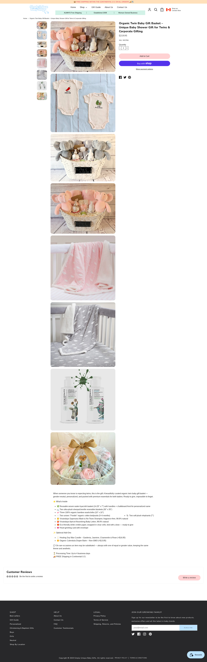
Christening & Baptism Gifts (22, 628)
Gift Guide (96, 7)
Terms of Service (101, 620)
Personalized (15, 624)
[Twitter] (133, 634)
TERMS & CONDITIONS (138, 658)
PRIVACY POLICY (121, 658)
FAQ (56, 624)
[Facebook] (139, 634)
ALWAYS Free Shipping (73, 13)
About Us (109, 7)
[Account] (149, 9)
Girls (12, 636)
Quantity (122, 45)
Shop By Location (17, 644)
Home (73, 7)
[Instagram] (145, 634)
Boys (12, 632)
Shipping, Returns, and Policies (107, 624)
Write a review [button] (189, 578)
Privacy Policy (100, 616)
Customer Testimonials (64, 628)
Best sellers (15, 616)
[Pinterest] (150, 634)
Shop (82, 7)
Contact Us (122, 7)
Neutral (13, 640)
